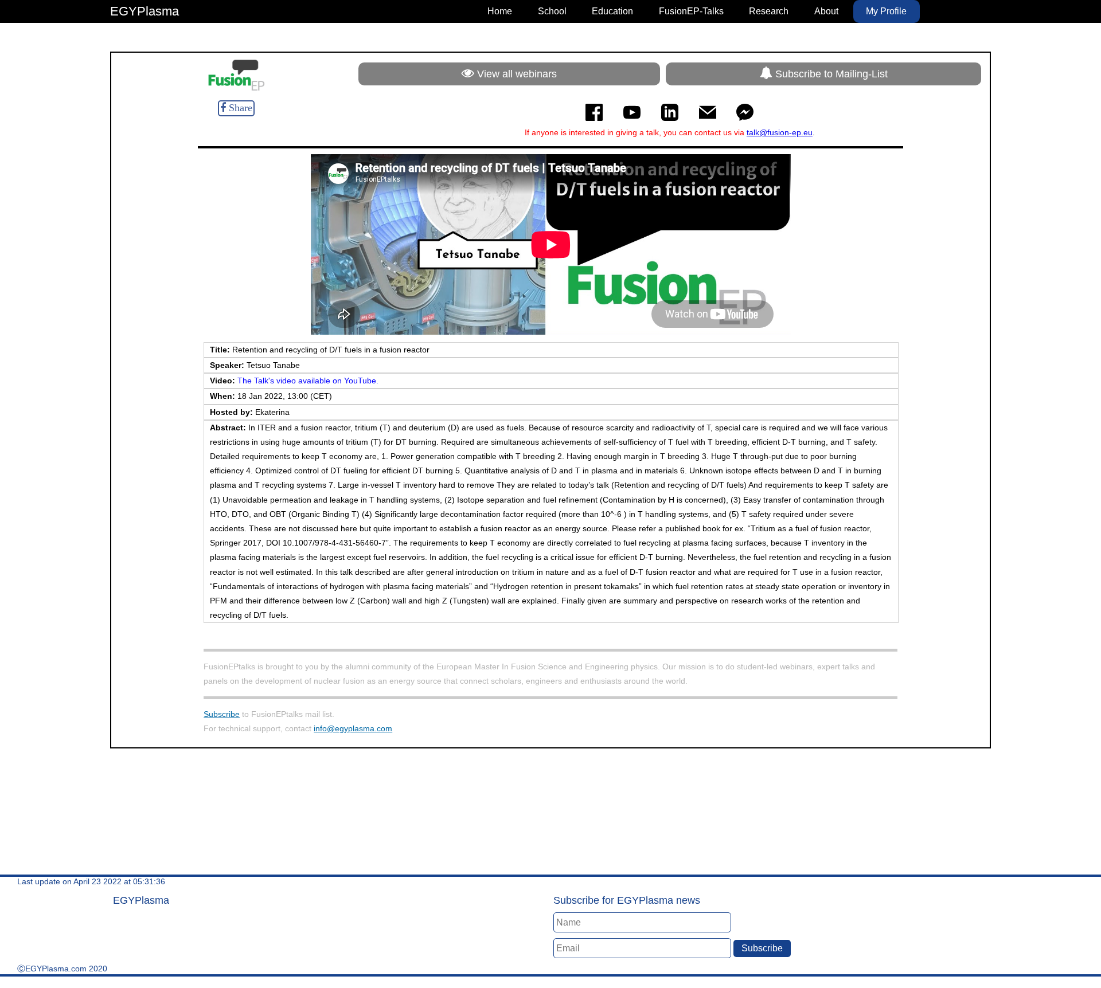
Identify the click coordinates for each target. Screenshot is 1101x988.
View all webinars (515, 74)
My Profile (886, 11)
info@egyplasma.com (353, 728)
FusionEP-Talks (691, 11)
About (826, 11)
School (552, 11)
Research (768, 11)
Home (499, 11)
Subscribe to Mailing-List (830, 74)
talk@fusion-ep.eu (780, 132)
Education (612, 11)
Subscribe (222, 714)
